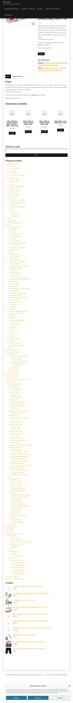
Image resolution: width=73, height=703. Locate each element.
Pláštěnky (15, 547)
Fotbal (14, 554)
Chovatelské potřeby (13, 164)
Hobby (9, 218)
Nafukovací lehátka (19, 565)
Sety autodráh (16, 241)
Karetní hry (15, 216)
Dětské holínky (16, 502)
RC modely (15, 245)
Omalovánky (15, 323)
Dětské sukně (16, 429)
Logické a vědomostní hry (18, 202)
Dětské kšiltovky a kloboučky (17, 175)
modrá (40, 45)
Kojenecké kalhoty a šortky (20, 456)
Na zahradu (12, 307)
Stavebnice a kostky (14, 343)
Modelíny (43, 65)
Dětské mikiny (16, 409)
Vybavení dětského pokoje (16, 186)
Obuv (10, 477)
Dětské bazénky (15, 195)
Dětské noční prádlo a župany (19, 411)
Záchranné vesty (19, 574)
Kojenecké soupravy (18, 472)
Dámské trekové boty (18, 488)
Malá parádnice (15, 291)
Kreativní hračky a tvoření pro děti (18, 298)
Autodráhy (14, 239)
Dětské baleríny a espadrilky (20, 497)
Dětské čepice (16, 395)
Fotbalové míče (18, 556)
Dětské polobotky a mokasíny (20, 506)
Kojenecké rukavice (18, 468)
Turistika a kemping (16, 545)
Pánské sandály (17, 520)
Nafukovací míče (15, 254)
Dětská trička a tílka (16, 388)
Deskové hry (15, 214)
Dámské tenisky (17, 486)
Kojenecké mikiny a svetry (19, 461)
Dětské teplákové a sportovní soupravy (22, 445)
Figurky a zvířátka (28, 9)
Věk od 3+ (51, 70)
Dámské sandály (17, 483)
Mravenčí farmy (15, 168)
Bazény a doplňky (14, 193)
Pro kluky (11, 336)
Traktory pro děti (15, 338)
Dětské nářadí (15, 284)
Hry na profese (15, 286)
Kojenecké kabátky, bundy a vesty (22, 454)
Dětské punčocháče (18, 422)
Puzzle (12, 209)
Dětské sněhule (16, 511)
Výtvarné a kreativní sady (21, 361)
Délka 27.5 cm (55, 68)
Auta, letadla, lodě (16, 236)
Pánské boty (14, 518)
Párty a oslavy (11, 524)
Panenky (13, 316)
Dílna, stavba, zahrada (13, 191)
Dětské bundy (16, 436)
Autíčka (40, 9)
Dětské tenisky (16, 513)
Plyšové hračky (13, 332)
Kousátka (13, 232)
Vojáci (10, 347)
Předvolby (60, 698)
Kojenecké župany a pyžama (20, 474)
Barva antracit (46, 68)
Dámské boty (14, 479)
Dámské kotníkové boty (19, 481)
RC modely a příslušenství (18, 243)
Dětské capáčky (17, 499)
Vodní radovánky (15, 273)
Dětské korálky (15, 300)
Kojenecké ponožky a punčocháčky (22, 465)
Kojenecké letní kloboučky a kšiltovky (19, 379)
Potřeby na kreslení (18, 363)
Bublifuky (13, 309)
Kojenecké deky (13, 377)
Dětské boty (14, 493)
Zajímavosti (8, 15)
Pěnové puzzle (15, 189)
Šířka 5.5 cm (44, 70)
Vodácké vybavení (17, 572)
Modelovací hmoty (52, 65)
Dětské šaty (15, 427)
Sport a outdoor (11, 536)
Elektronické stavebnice (17, 345)
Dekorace (13, 329)
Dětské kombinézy (17, 438)
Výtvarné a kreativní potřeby (19, 356)
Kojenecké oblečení (11, 9)
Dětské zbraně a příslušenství (17, 248)
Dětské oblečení (11, 171)
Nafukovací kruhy (19, 563)
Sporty (11, 549)
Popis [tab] (8, 76)
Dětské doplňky (15, 393)
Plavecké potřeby (12, 527)
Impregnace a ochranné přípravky (22, 542)
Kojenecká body (16, 449)
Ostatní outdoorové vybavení (19, 540)
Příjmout (16, 698)
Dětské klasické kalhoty (19, 402)
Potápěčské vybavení (18, 567)
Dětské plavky (15, 415)
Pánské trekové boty (18, 522)
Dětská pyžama (16, 413)
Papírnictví (12, 318)
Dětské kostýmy (15, 282)
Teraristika (12, 166)
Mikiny (10, 531)
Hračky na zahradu (53, 9)
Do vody (11, 252)
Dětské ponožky (17, 420)
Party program (13, 327)
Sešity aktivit (16, 325)
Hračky (47, 63)
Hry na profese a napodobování (18, 277)
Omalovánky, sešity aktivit (18, 320)
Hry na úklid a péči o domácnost (20, 288)
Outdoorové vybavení (15, 538)
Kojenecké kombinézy (18, 459)
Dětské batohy (15, 182)
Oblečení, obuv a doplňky (14, 384)
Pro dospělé (10, 529)
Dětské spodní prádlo (17, 431)
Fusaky (13, 184)
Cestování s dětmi (14, 180)
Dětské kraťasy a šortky (17, 404)
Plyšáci (13, 334)
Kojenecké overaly (17, 463)
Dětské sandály (16, 508)
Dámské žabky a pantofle (19, 490)
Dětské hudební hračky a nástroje (20, 279)
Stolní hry (13, 211)
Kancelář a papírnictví (13, 352)
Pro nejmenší (12, 341)
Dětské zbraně (15, 250)
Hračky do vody (16, 275)
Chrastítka (14, 229)
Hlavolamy (15, 205)
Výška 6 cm (58, 70)
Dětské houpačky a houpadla (19, 266)
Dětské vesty (16, 443)
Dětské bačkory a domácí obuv (21, 495)
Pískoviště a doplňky (16, 268)
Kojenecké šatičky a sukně (20, 470)
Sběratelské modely (16, 223)
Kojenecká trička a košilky (19, 452)
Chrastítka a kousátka (15, 227)
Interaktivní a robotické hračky (17, 293)
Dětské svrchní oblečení (17, 434)
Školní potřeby (13, 368)
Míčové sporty (15, 552)
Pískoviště (15, 270)
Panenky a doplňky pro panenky (18, 311)
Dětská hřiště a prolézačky (18, 261)
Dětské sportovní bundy (19, 440)
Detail (41, 54)
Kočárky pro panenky (17, 313)
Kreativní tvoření (17, 359)
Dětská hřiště (16, 263)
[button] (69, 686)
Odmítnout (38, 698)
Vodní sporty (14, 558)
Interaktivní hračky (16, 295)
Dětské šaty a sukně (16, 424)
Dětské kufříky (15, 370)
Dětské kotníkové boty (18, 504)
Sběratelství (12, 220)
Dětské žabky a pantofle (19, 515)
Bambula (6, 2)
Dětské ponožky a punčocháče (19, 418)
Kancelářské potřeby (13, 372)
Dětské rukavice (17, 397)
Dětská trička (16, 390)
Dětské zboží (10, 177)
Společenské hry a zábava (16, 200)
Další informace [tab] (17, 76)
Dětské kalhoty (13, 173)
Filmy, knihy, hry (11, 198)
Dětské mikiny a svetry (17, 406)
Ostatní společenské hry (18, 207)
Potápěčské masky (19, 570)
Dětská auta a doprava (15, 234)
